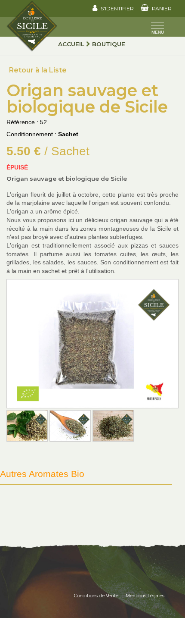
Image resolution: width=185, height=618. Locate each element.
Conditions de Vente (96, 596)
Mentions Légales (145, 596)
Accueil (71, 44)
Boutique (108, 44)
